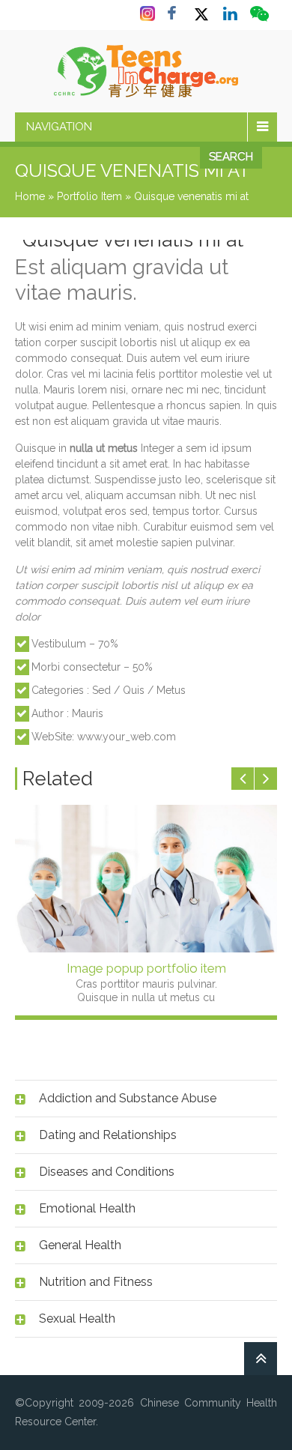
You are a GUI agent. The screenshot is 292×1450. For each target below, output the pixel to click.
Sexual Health (77, 1318)
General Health (80, 1245)
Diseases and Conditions (106, 1171)
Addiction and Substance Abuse (127, 1098)
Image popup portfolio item (146, 968)
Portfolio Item (89, 196)
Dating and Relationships (108, 1135)
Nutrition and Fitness (96, 1282)
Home (30, 196)
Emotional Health (87, 1208)
